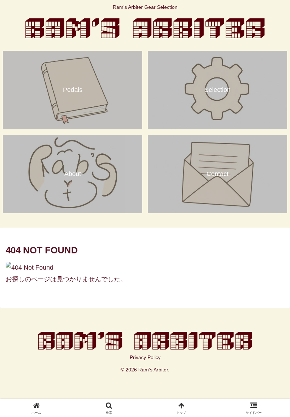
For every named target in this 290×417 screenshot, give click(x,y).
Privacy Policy (145, 357)
